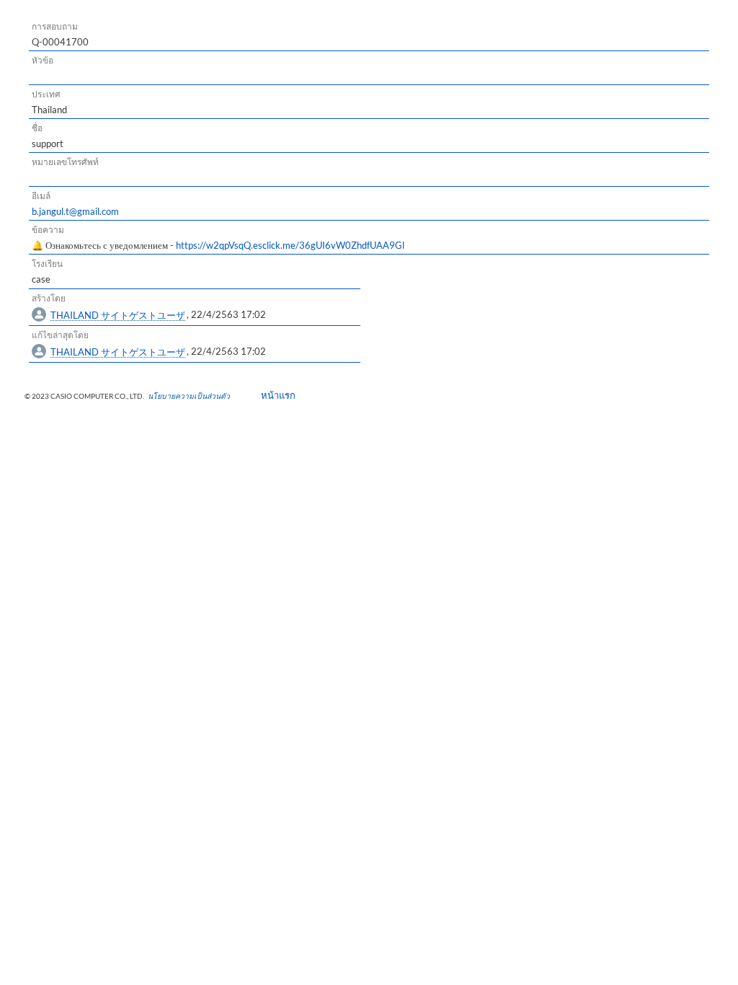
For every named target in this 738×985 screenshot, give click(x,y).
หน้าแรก (273, 395)
